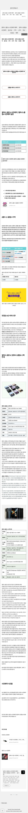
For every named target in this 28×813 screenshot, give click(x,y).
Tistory (13, 809)
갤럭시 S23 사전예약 (6, 750)
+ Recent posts (4, 803)
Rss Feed (7, 811)
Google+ (20, 811)
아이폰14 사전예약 (5, 734)
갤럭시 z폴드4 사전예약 (16, 196)
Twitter (11, 811)
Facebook (14, 811)
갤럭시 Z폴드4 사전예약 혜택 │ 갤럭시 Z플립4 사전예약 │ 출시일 (11, 773)
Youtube (17, 811)
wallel (19, 809)
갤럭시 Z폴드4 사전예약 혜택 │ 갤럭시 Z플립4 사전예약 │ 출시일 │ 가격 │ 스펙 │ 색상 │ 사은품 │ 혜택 (13, 13)
